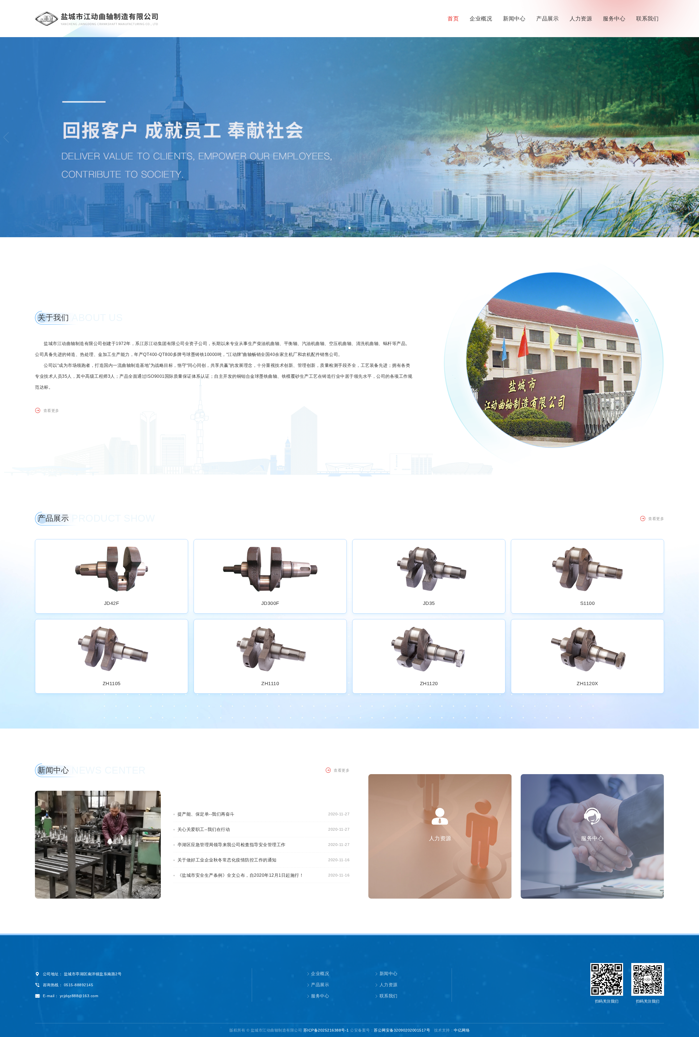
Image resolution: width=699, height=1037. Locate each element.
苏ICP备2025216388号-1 (326, 1030)
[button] (692, 137)
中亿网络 (462, 1030)
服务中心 (614, 19)
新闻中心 (514, 19)
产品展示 (547, 19)
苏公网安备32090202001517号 (402, 1030)
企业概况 (481, 19)
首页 (453, 19)
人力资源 (581, 19)
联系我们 (647, 19)
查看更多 (51, 410)
